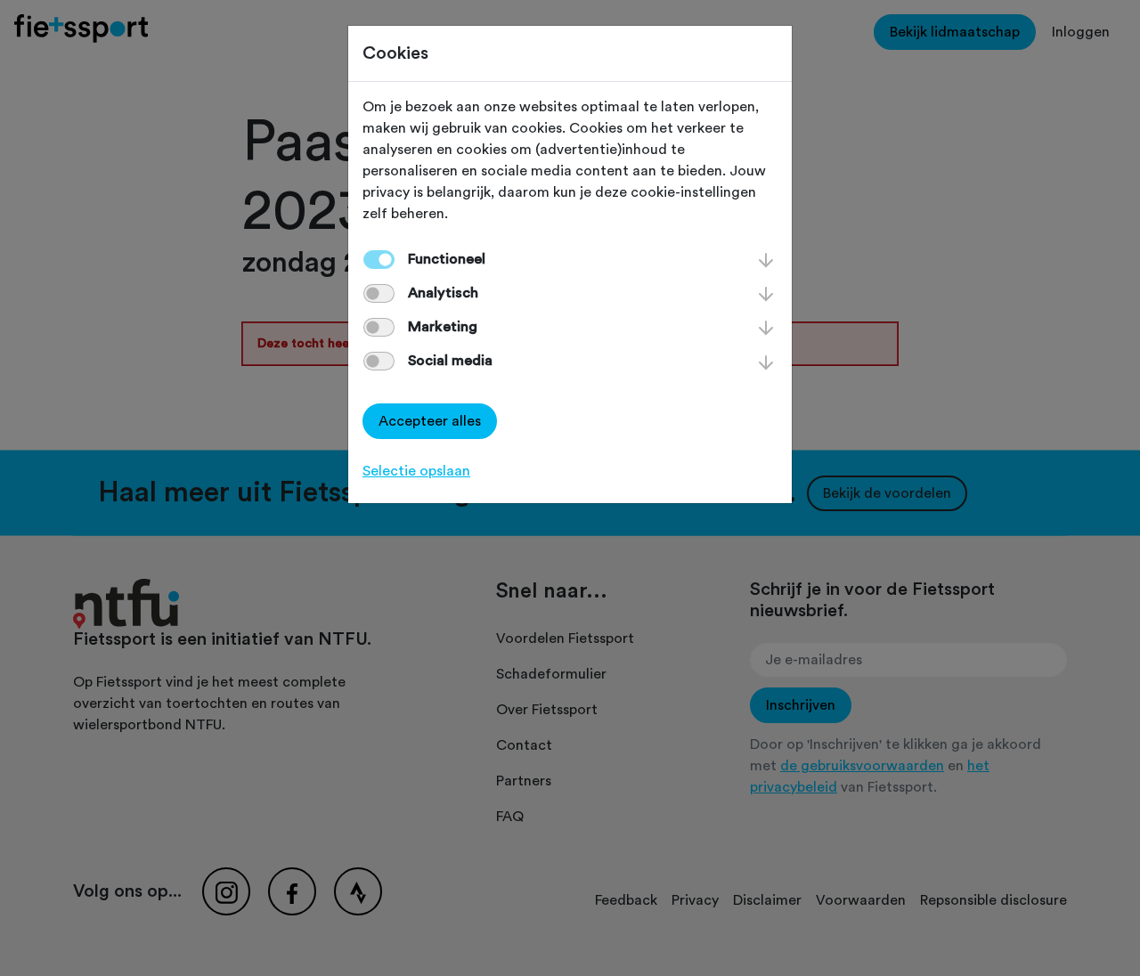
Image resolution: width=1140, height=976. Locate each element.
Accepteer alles (430, 421)
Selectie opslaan (416, 471)
